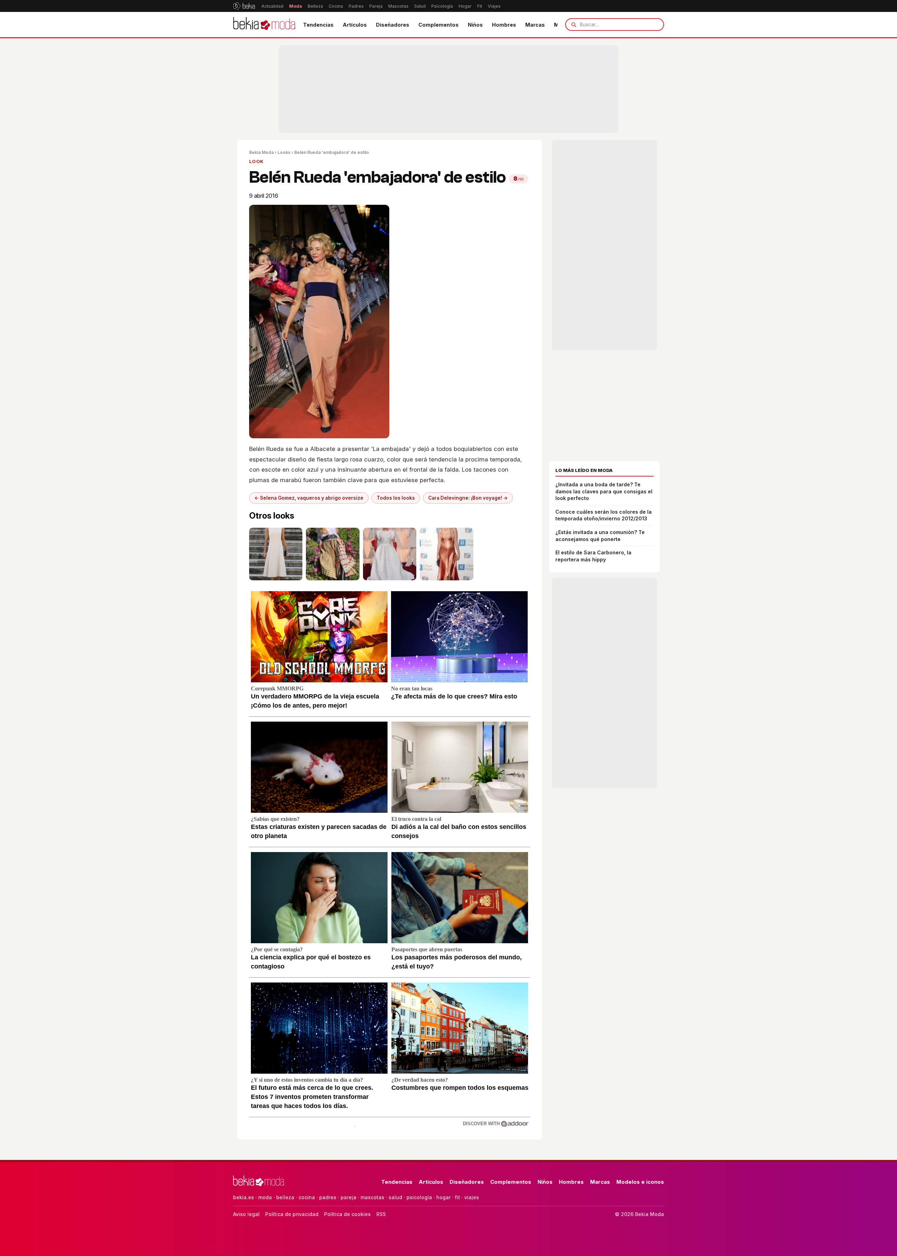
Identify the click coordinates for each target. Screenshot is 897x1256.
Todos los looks (396, 498)
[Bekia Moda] (264, 24)
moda (265, 1197)
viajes (471, 1197)
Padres (356, 6)
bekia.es (243, 1197)
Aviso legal (246, 1214)
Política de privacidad (292, 1214)
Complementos (438, 25)
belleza (285, 1197)
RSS (381, 1214)
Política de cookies (347, 1214)
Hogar (465, 6)
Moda (295, 6)
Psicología (442, 6)
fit (457, 1197)
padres (327, 1197)
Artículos (355, 25)
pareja (348, 1197)
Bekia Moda (261, 152)
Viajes (494, 6)
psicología (419, 1197)
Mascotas (398, 6)
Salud (420, 6)
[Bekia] (244, 6)
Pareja (376, 6)
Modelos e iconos (640, 1182)
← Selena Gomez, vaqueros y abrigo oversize (308, 498)
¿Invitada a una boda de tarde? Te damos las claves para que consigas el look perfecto (603, 491)
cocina (307, 1197)
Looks (284, 152)
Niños (475, 25)
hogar (443, 1197)
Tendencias (318, 25)
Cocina (336, 6)
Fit (479, 6)
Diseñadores (392, 25)
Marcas (535, 25)
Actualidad (272, 6)
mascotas (372, 1197)
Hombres (504, 25)
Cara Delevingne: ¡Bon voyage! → (468, 498)
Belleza (315, 6)
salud (395, 1197)
